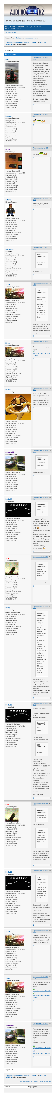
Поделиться (37, 57)
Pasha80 (8, 499)
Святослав (9, 249)
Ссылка (35, 355)
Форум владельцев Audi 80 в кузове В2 (22, 42)
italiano (8, 200)
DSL (7, 59)
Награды (29, 27)
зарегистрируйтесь (31, 38)
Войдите (19, 38)
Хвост (7, 285)
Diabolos (8, 116)
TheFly (7, 608)
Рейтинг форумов (26, 1081)
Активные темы (10, 32)
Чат (6, 27)
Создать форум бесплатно (42, 1081)
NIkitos (8, 390)
